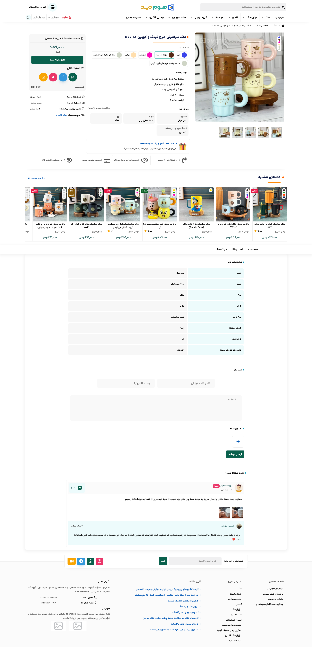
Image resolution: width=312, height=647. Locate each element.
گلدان (235, 17)
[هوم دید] (282, 25)
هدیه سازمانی (133, 17)
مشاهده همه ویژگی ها (99, 108)
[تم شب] (28, 17)
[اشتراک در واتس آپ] (72, 77)
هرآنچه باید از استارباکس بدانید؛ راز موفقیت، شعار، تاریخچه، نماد (166, 595)
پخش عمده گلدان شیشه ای (269, 604)
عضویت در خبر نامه (233, 560)
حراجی (65, 17)
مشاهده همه (38, 178)
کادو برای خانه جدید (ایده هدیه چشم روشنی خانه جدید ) (170, 618)
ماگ (267, 17)
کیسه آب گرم (235, 640)
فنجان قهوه (236, 594)
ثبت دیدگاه (237, 249)
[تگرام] (81, 561)
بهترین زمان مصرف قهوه (229, 630)
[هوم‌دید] (156, 7)
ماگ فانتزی (61, 115)
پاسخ (74, 487)
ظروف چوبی (200, 17)
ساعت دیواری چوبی (232, 625)
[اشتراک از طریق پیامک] (43, 77)
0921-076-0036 (48, 602)
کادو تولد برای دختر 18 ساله (185, 612)
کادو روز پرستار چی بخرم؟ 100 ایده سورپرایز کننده (174, 629)
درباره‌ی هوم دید (274, 588)
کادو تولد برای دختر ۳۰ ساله (184, 624)
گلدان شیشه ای (234, 620)
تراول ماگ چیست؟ (189, 606)
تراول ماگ (252, 17)
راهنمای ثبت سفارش (272, 594)
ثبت (163, 561)
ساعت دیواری (179, 17)
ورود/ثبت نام (35, 7)
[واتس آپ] (90, 561)
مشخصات (253, 249)
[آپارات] (72, 561)
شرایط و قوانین (275, 599)
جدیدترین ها (54, 17)
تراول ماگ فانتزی (233, 635)
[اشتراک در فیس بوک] (63, 77)
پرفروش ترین (39, 17)
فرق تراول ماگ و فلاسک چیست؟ (182, 600)
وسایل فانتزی (156, 17)
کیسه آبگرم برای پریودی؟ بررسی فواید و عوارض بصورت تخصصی (167, 589)
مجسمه (219, 17)
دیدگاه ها (222, 249)
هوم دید (279, 17)
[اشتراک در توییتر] (53, 77)
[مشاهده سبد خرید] (52, 7)
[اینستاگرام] (99, 561)
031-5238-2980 (48, 597)
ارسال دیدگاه (235, 454)
